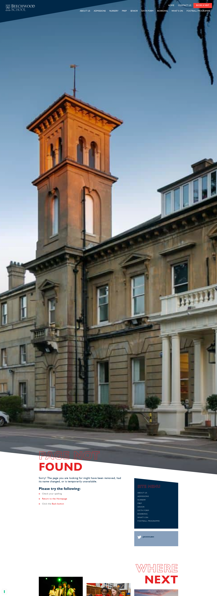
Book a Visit (202, 6)
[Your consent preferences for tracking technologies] (4, 591)
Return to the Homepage (54, 499)
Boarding (162, 11)
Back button (58, 504)
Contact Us (184, 6)
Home (171, 6)
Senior (134, 11)
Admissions (100, 11)
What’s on (177, 11)
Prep (124, 11)
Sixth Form (147, 11)
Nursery (113, 11)
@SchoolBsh (148, 537)
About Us (85, 11)
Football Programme (198, 11)
